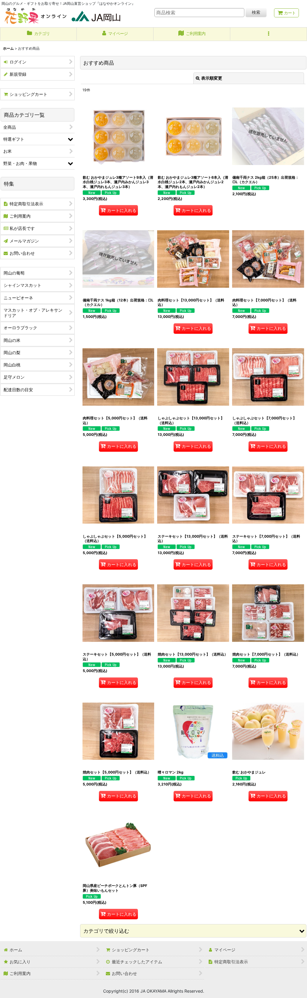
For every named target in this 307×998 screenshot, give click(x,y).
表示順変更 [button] (211, 78)
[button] (268, 34)
